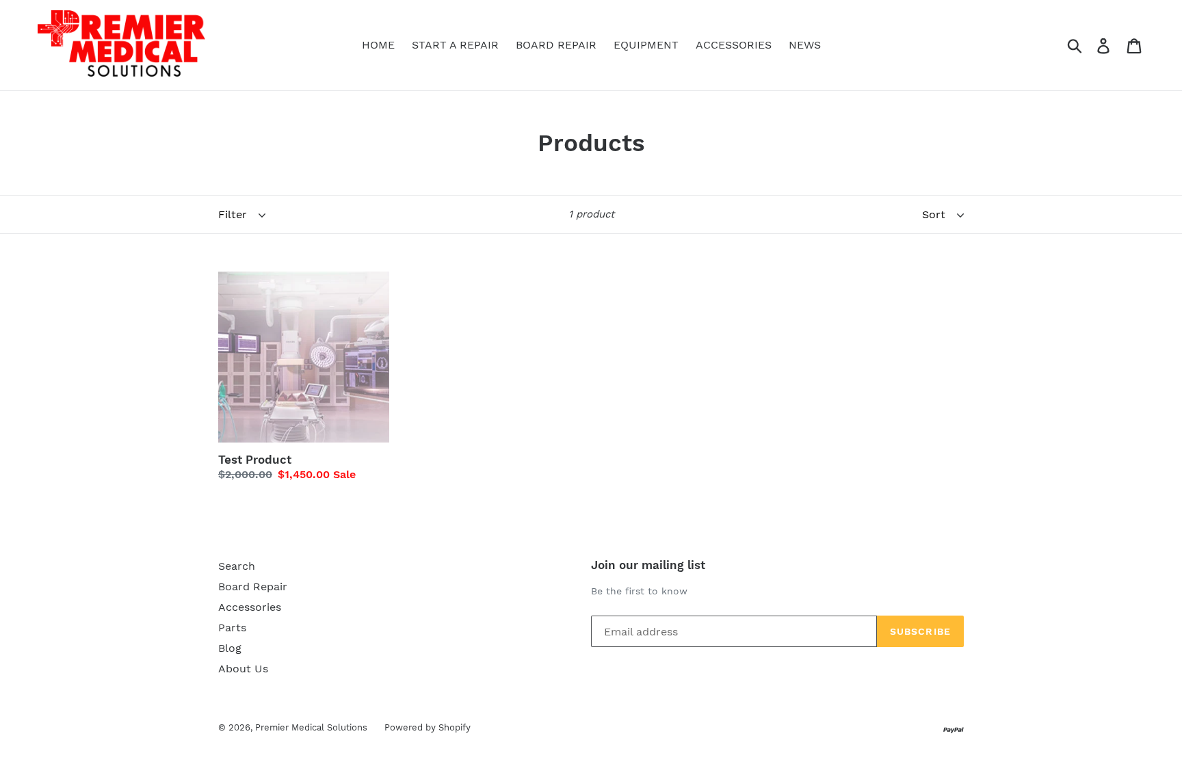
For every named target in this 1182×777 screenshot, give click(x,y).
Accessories (249, 607)
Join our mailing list (648, 565)
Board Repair (252, 586)
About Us (243, 668)
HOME (378, 44)
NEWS (805, 44)
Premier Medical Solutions (311, 727)
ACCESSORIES (734, 44)
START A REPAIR (455, 44)
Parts (232, 627)
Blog (229, 648)
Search (236, 565)
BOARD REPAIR (556, 44)
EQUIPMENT (646, 44)
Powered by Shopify (427, 727)
